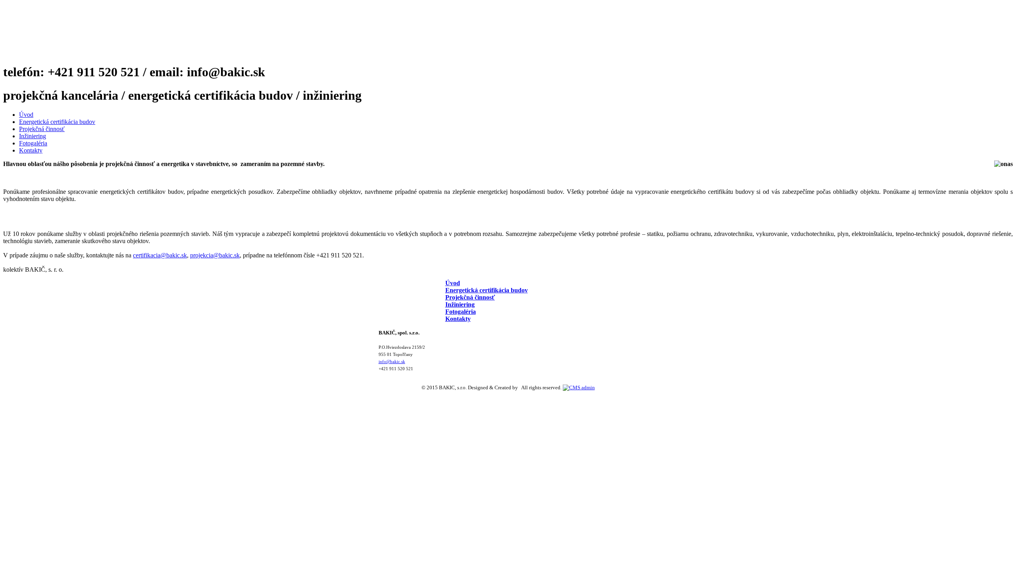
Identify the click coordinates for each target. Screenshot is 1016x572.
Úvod (26, 114)
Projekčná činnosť (42, 129)
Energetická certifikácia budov (57, 121)
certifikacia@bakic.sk (160, 255)
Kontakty (30, 150)
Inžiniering (32, 136)
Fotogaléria (33, 143)
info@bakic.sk (392, 361)
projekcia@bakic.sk (215, 255)
